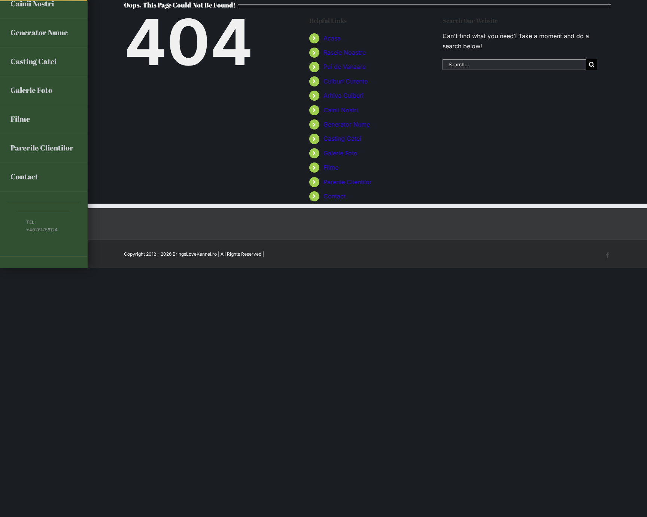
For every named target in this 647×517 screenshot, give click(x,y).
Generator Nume (347, 124)
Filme (331, 167)
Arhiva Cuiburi (344, 95)
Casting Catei (342, 138)
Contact (335, 196)
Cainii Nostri (341, 110)
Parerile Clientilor (348, 182)
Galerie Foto (341, 153)
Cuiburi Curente (346, 81)
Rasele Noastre (345, 52)
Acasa (332, 38)
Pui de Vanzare (345, 66)
